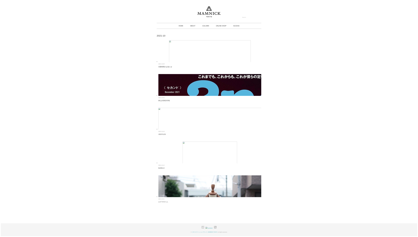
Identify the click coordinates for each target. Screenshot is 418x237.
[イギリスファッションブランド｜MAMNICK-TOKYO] (209, 16)
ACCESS (236, 26)
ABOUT (192, 26)
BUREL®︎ (161, 168)
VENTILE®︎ (162, 134)
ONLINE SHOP (221, 26)
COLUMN (205, 26)
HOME (181, 26)
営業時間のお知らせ (165, 67)
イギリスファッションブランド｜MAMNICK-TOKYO (204, 232)
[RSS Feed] (215, 228)
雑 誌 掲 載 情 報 (164, 100)
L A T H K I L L (163, 202)
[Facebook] (210, 228)
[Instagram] (203, 228)
